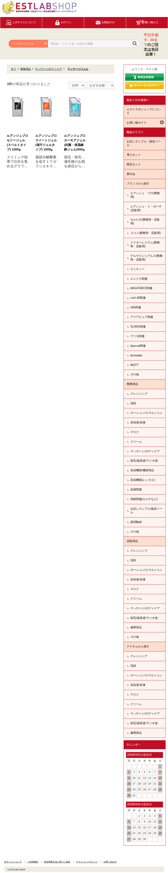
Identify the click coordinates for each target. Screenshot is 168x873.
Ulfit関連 (135, 307)
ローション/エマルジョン (146, 412)
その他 (134, 374)
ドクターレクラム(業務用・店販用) (145, 244)
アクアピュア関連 (141, 317)
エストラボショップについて (144, 111)
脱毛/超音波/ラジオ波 (144, 460)
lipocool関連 (138, 345)
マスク (134, 432)
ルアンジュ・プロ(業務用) (145, 195)
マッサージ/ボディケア (145, 451)
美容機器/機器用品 (142, 470)
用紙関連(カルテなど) (144, 499)
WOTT (134, 365)
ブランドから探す (138, 183)
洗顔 (133, 403)
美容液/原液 (137, 422)
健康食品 (136, 627)
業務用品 (132, 384)
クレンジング (138, 393)
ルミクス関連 (138, 278)
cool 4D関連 (138, 297)
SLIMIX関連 (138, 326)
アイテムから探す (138, 646)
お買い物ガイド (137, 122)
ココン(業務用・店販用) (145, 233)
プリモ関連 (137, 336)
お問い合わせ (110, 862)
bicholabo (136, 355)
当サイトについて (13, 862)
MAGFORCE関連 (141, 288)
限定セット (134, 164)
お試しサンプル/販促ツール (146, 510)
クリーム (136, 441)
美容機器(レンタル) (142, 479)
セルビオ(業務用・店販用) (145, 221)
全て (13, 69)
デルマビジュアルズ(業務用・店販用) (146, 257)
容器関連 (136, 489)
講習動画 (136, 522)
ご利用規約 (32, 862)
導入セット (134, 154)
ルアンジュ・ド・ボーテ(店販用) (146, 208)
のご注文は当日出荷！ (151, 44)
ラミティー (137, 269)
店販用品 (132, 541)
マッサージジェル (77, 69)
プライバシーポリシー (87, 862)
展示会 (131, 174)
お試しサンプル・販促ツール (144, 143)
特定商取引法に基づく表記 (57, 862)
